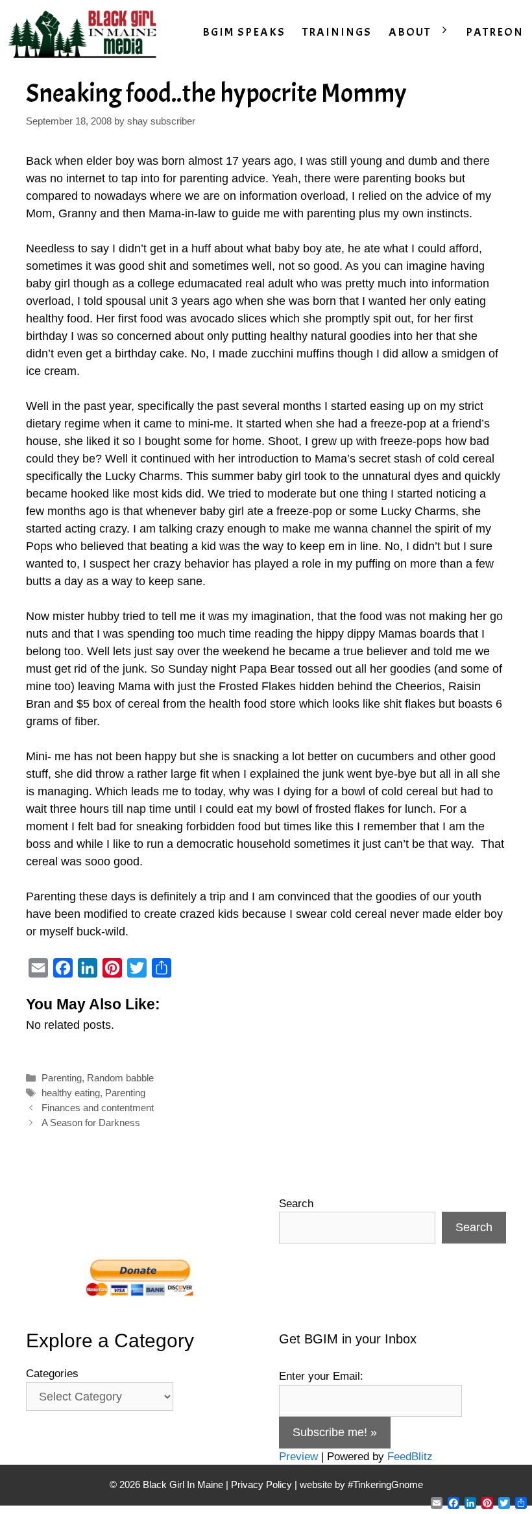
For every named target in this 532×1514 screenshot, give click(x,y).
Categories (52, 1373)
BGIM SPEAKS (243, 32)
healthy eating (71, 1092)
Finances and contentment (98, 1107)
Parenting (62, 1077)
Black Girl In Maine (184, 1484)
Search (296, 1203)
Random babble (120, 1077)
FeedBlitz (410, 1456)
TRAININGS (337, 32)
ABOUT (410, 32)
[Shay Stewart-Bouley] (84, 32)
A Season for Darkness (91, 1122)
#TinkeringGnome (385, 1484)
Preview (298, 1456)
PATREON (495, 32)
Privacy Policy (261, 1484)
